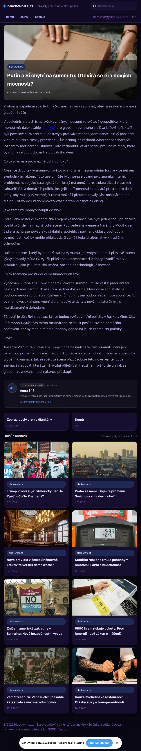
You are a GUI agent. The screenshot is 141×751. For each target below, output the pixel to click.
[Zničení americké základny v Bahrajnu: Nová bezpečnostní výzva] (36, 612)
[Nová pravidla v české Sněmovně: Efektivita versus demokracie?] (36, 543)
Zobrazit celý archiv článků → (119, 436)
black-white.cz (20, 5)
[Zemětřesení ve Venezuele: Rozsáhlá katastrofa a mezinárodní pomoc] (36, 680)
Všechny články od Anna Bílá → (35, 401)
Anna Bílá (27, 390)
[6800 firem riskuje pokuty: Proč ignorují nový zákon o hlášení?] (104, 612)
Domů (10, 17)
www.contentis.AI (33, 729)
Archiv (24, 17)
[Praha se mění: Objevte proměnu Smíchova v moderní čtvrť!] (104, 474)
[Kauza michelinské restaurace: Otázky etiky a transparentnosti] (104, 680)
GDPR (52, 729)
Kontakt (40, 17)
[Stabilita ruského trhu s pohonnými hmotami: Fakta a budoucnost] (104, 543)
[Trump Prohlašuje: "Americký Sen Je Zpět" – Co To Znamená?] (36, 474)
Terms (62, 729)
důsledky (49, 127)
